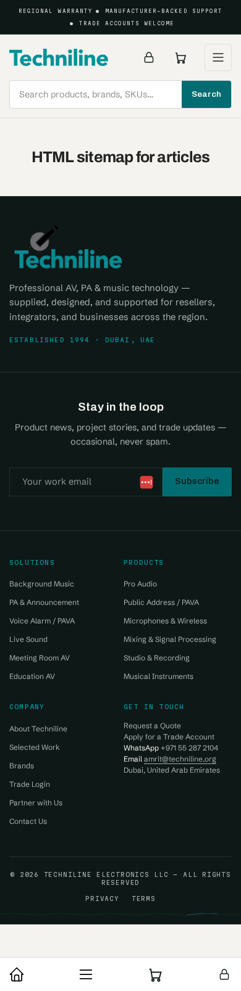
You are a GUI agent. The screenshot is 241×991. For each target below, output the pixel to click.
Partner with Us (35, 802)
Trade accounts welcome (127, 23)
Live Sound (28, 639)
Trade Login (29, 784)
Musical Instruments (158, 676)
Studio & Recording (157, 657)
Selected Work (34, 747)
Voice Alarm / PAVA (42, 620)
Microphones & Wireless (165, 620)
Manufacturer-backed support (163, 11)
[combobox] (120, 94)
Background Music (41, 583)
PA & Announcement (44, 602)
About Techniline (38, 728)
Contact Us (28, 821)
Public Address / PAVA (161, 602)
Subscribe (197, 481)
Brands (21, 765)
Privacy (102, 898)
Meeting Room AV (39, 657)
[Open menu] (218, 57)
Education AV (32, 676)
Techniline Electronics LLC (106, 874)
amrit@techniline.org (180, 758)
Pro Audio (140, 583)
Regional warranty (56, 11)
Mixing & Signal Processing (170, 639)
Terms (144, 898)
